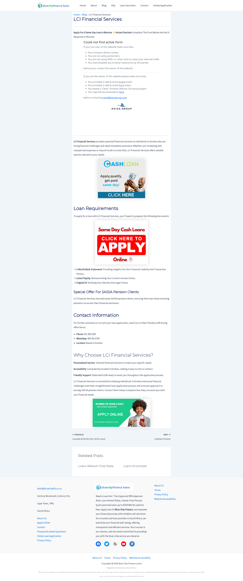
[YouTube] (123, 543)
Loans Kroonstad (135, 466)
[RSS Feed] (115, 543)
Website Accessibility (165, 498)
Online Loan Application (49, 536)
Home (83, 5)
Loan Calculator (128, 5)
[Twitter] (106, 543)
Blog (104, 5)
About (94, 5)
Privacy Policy (44, 540)
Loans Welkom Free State (95, 466)
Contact (144, 5)
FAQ (113, 5)
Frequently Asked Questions (51, 531)
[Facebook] (98, 543)
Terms (157, 490)
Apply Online (43, 522)
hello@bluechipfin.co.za (49, 488)
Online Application (162, 5)
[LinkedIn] (132, 543)
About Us (42, 518)
